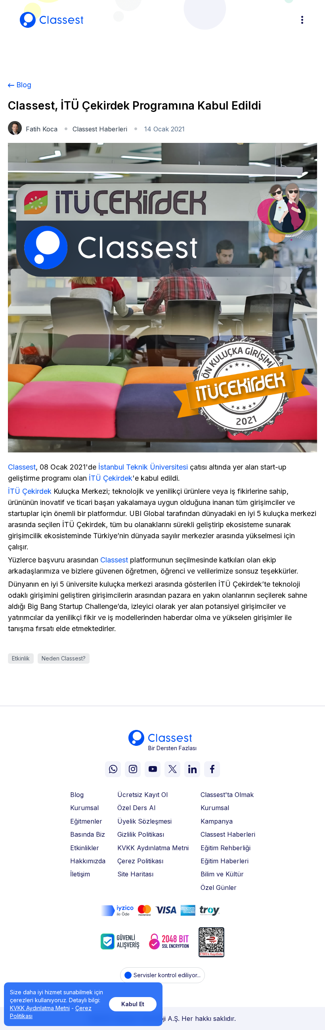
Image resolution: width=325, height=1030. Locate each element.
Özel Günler (219, 887)
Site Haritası (135, 874)
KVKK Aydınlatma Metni (153, 847)
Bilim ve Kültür (222, 874)
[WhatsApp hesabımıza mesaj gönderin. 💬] (113, 769)
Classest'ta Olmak (227, 794)
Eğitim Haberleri (225, 860)
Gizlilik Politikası (140, 834)
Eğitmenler (86, 821)
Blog (23, 85)
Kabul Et (132, 1004)
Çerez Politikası (140, 860)
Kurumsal (84, 807)
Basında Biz (87, 834)
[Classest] (51, 20)
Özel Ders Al (136, 807)
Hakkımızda (87, 860)
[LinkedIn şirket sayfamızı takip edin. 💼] (192, 769)
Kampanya (217, 821)
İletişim (80, 874)
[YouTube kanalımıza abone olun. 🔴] (153, 769)
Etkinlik (21, 658)
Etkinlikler (84, 847)
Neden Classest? (64, 658)
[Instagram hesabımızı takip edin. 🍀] (133, 769)
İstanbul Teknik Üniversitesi (143, 467)
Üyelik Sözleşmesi (144, 821)
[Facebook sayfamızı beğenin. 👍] (212, 769)
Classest (22, 467)
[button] (301, 20)
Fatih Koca (41, 129)
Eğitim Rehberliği (225, 847)
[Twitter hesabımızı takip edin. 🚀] (172, 769)
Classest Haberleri (100, 129)
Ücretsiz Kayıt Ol (142, 794)
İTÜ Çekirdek (110, 478)
